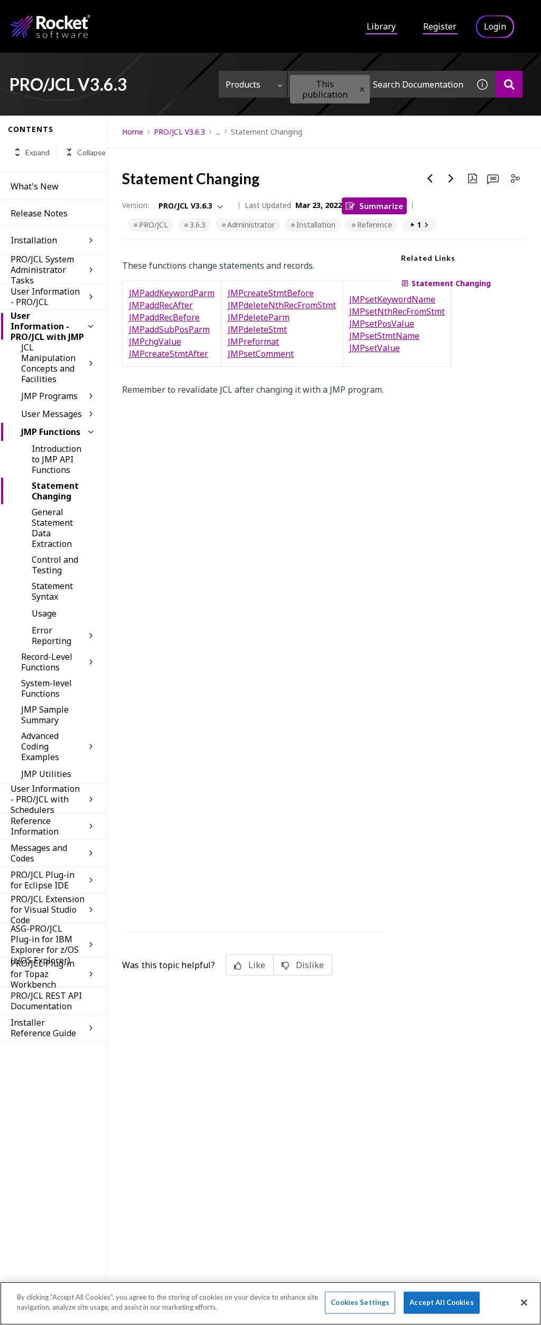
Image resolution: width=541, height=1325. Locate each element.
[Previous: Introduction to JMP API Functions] (430, 178)
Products (243, 84)
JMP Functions (50, 432)
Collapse (91, 152)
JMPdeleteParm (259, 317)
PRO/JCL (153, 225)
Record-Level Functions (46, 662)
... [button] (218, 131)
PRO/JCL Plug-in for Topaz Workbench (42, 974)
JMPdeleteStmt (257, 329)
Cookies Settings (360, 1302)
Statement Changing (55, 490)
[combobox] (378, 84)
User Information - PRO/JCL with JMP (47, 326)
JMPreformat (253, 341)
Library (381, 26)
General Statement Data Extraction (52, 528)
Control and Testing (55, 564)
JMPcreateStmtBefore (271, 293)
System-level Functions (46, 688)
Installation (34, 240)
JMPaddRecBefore (164, 317)
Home (132, 131)
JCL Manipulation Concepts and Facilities (48, 363)
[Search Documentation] (509, 84)
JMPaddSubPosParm (169, 329)
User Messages (51, 414)
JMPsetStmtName (384, 336)
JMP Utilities (46, 774)
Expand (37, 152)
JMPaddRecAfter (161, 305)
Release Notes (39, 213)
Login (495, 26)
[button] (362, 89)
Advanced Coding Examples (40, 746)
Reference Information (35, 826)
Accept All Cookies (441, 1302)
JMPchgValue (155, 341)
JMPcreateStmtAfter (168, 353)
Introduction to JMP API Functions (56, 459)
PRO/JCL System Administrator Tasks (42, 270)
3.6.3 (198, 225)
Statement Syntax (52, 591)
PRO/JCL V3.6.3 (179, 131)
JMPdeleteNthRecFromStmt (282, 305)
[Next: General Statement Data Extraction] (451, 178)
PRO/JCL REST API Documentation (46, 1001)
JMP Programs (49, 396)
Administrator (251, 225)
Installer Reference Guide (43, 1028)
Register (439, 26)
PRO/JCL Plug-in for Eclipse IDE (42, 880)
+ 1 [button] (415, 225)
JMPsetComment (261, 353)
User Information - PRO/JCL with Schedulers (45, 799)
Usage (44, 613)
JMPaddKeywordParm (171, 293)
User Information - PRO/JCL (45, 297)
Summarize (381, 206)
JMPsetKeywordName (392, 299)
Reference (374, 225)
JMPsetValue (374, 348)
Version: (135, 205)
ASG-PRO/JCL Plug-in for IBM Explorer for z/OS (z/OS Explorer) (45, 944)
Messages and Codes (39, 853)
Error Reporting (51, 635)
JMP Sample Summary (45, 714)
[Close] (524, 1302)
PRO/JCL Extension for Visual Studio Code (48, 909)
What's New (35, 186)
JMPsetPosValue (381, 323)
